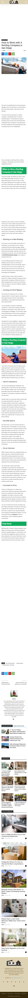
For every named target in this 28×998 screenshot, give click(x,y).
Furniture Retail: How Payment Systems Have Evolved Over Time (16, 738)
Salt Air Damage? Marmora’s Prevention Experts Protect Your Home (18, 745)
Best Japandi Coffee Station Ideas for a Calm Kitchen (21, 772)
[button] (2, 2)
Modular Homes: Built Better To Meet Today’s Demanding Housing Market (13, 891)
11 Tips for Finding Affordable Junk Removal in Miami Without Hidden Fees (18, 731)
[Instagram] (7, 981)
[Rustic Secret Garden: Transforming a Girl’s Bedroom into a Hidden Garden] (21, 781)
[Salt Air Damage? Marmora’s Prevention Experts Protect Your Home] (5, 745)
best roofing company (10, 663)
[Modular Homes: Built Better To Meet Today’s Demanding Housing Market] (14, 879)
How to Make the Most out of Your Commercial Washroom (13, 835)
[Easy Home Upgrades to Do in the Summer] (14, 937)
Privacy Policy (17, 993)
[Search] (26, 2)
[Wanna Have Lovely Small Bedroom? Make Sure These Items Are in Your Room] (14, 908)
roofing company (19, 663)
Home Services (8, 5)
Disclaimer (4, 993)
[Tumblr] (19, 981)
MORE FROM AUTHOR (19, 726)
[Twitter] (6, 53)
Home (2, 5)
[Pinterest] (9, 53)
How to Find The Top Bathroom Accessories (21, 683)
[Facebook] (2, 53)
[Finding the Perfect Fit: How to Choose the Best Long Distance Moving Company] (14, 851)
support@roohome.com (17, 977)
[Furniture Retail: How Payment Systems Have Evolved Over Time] (5, 738)
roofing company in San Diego (8, 665)
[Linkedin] (14, 719)
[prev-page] (2, 751)
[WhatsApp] (13, 53)
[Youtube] (14, 986)
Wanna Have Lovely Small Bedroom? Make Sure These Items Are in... (13, 921)
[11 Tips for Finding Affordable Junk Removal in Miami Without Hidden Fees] (5, 731)
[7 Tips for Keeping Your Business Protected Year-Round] (21, 797)
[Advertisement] (14, 25)
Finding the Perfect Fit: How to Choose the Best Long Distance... (12, 863)
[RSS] (15, 981)
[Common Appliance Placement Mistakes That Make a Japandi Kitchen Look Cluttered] (7, 797)
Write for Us (24, 993)
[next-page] (5, 751)
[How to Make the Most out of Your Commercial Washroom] (14, 824)
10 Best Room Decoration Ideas (5, 683)
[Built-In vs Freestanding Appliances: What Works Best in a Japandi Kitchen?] (7, 781)
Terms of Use (10, 993)
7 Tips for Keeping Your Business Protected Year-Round (20, 804)
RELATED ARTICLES (7, 726)
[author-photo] (14, 696)
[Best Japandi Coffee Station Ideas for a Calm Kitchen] (21, 766)
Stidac (4, 50)
